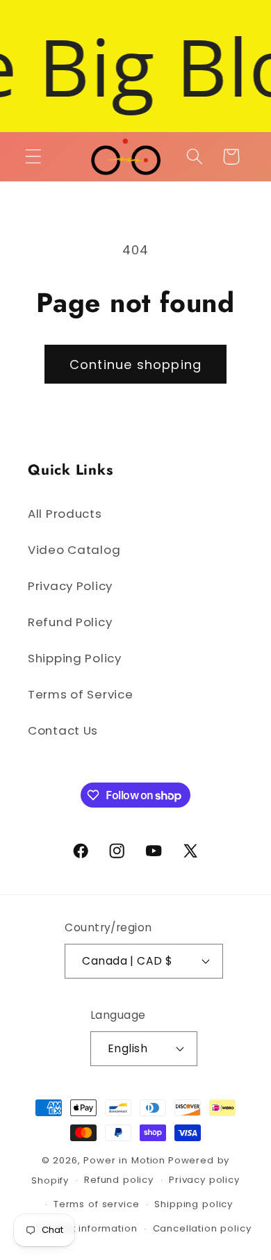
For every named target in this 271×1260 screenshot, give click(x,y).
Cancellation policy (202, 1228)
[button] (33, 156)
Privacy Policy (70, 586)
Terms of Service (80, 694)
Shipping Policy (75, 658)
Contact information (86, 1228)
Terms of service (96, 1204)
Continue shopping (135, 364)
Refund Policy (70, 622)
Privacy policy (204, 1179)
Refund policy (119, 1179)
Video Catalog (74, 549)
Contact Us (63, 730)
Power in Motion (124, 1160)
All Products (65, 513)
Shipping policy (193, 1204)
